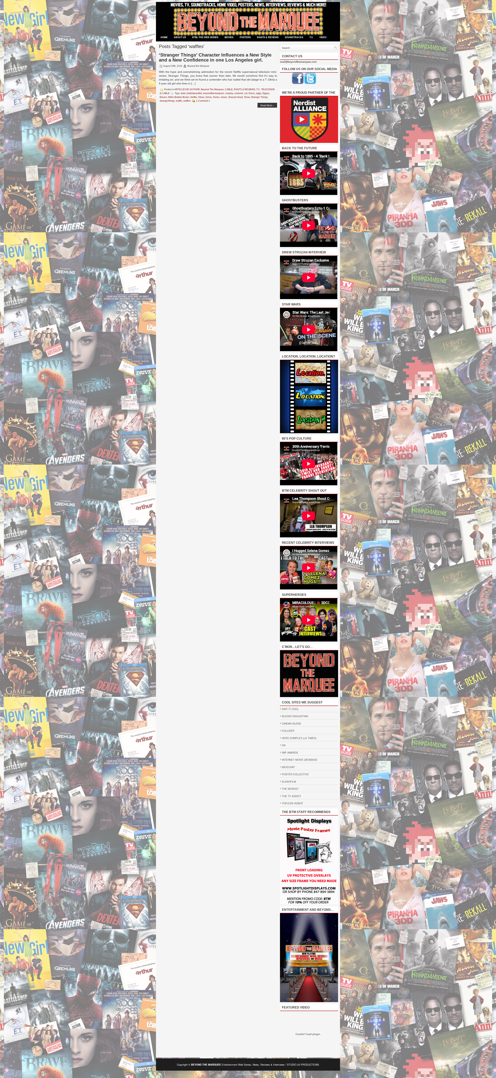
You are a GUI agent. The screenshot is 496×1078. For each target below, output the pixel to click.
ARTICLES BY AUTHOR (187, 89)
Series (216, 97)
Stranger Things (259, 97)
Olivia (201, 97)
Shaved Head (235, 97)
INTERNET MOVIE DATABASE (299, 760)
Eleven (163, 97)
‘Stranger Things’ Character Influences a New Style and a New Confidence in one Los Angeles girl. (215, 57)
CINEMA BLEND (291, 723)
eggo (258, 93)
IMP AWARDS (290, 752)
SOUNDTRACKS (294, 37)
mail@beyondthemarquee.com (298, 61)
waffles (187, 100)
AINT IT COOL (290, 709)
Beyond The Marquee (212, 89)
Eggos (266, 93)
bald (183, 93)
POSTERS (245, 37)
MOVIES (229, 37)
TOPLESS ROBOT (292, 803)
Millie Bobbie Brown (178, 97)
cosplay (229, 93)
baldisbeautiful (194, 93)
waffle (179, 100)
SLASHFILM (289, 781)
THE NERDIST (290, 789)
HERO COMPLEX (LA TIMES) (299, 738)
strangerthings (167, 100)
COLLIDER (288, 730)
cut (245, 93)
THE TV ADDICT (291, 796)
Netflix (193, 97)
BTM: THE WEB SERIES (205, 37)
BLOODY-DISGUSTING (295, 716)
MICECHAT (288, 767)
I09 (283, 745)
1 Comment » (203, 100)
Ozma (208, 97)
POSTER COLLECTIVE (295, 774)
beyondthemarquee (213, 93)
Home (164, 37)
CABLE (229, 89)
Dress (252, 93)
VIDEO (322, 37)
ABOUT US (180, 37)
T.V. (311, 37)
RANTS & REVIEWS (268, 37)
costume (238, 93)
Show (247, 97)
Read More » (267, 105)
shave (224, 97)
